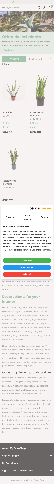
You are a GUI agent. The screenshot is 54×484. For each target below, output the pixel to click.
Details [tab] (44, 217)
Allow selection (27, 267)
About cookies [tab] (27, 217)
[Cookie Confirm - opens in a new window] (40, 208)
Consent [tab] (10, 217)
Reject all (27, 274)
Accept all (27, 260)
